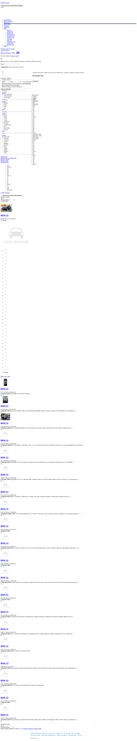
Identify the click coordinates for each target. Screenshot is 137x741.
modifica (4, 92)
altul (5, 108)
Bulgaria (6, 143)
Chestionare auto (11, 41)
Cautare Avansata (5, 192)
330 (33, 130)
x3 (7, 178)
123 (33, 112)
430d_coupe (35, 138)
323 (33, 124)
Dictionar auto (10, 44)
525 (33, 145)
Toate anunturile (8, 94)
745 (33, 160)
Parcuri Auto (7, 22)
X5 (17, 52)
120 (33, 111)
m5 (8, 173)
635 (33, 152)
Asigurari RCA (11, 36)
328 (33, 128)
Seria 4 (34, 132)
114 (33, 107)
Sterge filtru (35, 101)
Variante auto (4, 156)
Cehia (5, 152)
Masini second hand (6, 53)
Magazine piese (11, 34)
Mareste (5, 220)
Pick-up (6, 129)
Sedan (5, 115)
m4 (8, 171)
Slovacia (6, 145)
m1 (8, 168)
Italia (5, 146)
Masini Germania (8, 21)
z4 (7, 185)
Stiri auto (9, 30)
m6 (8, 174)
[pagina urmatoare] (28, 728)
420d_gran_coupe (36, 135)
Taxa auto (9, 39)
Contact (80, 735)
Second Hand (7, 20)
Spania (5, 148)
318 (33, 121)
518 (33, 141)
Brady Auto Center (5, 376)
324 (33, 125)
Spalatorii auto (10, 37)
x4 (7, 180)
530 (33, 147)
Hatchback (6, 121)
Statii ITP (9, 40)
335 (33, 131)
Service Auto (7, 24)
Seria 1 (34, 105)
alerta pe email (14, 56)
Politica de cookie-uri (62, 735)
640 (33, 154)
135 (33, 115)
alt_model (9, 190)
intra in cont (5, 49)
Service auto (67, 733)
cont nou (12, 49)
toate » (3, 109)
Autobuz (34, 98)
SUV (5, 126)
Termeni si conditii (35, 735)
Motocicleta (35, 95)
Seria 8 (34, 164)
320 (33, 122)
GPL (5, 106)
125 (33, 114)
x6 (7, 183)
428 (8, 188)
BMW (13, 53)
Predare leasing (7, 95)
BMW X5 (4, 215)
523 (33, 144)
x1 (7, 177)
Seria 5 (34, 140)
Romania (6, 138)
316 (33, 120)
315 (33, 118)
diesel (5, 105)
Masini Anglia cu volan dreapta (8, 158)
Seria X (9, 175)
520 (33, 142)
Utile (5, 28)
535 (33, 148)
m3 (8, 170)
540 (33, 150)
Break (5, 117)
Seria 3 (34, 117)
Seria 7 (34, 155)
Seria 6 (34, 151)
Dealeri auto (10, 33)
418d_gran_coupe (36, 134)
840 (8, 165)
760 (33, 162)
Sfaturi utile (10, 31)
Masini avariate (4, 161)
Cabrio (5, 118)
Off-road (6, 123)
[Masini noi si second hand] (1, 49)
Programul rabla (5, 162)
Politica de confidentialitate (48, 735)
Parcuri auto (52, 733)
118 (33, 110)
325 (33, 127)
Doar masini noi (27, 81)
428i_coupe (35, 137)
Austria (5, 141)
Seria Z (9, 184)
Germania (6, 140)
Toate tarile (6, 137)
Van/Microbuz (7, 125)
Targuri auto (10, 43)
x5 (7, 181)
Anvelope (6, 26)
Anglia (5, 149)
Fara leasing (7, 97)
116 (33, 108)
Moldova (6, 151)
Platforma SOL (72, 735)
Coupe (5, 120)
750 (33, 161)
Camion (34, 96)
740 (33, 158)
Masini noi (6, 27)
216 (8, 187)
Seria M (9, 167)
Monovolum (7, 128)
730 (33, 157)
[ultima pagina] (37, 728)
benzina (6, 103)
